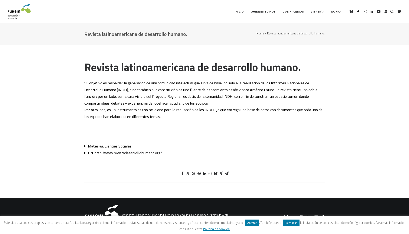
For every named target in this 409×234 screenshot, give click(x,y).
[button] (352, 11)
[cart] (398, 11)
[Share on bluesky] (215, 173)
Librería (317, 11)
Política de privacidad (151, 215)
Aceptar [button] (252, 223)
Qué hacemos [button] (293, 11)
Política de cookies (178, 215)
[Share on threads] (193, 173)
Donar (336, 11)
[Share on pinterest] (199, 173)
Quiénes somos (263, 11)
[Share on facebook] (182, 173)
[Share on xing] (221, 173)
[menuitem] (239, 11)
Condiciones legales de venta (211, 215)
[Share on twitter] (187, 173)
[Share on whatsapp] (210, 173)
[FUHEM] (19, 11)
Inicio (239, 11)
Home (260, 33)
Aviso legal (128, 215)
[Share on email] (226, 173)
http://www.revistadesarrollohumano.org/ (128, 153)
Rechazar (291, 223)
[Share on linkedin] (204, 173)
